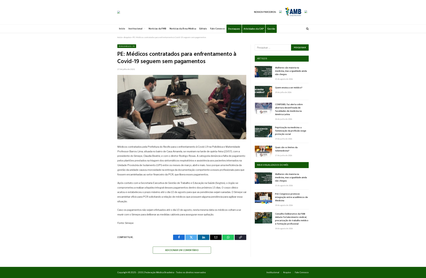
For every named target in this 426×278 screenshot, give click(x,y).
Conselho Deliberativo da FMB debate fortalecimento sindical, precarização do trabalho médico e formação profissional (291, 219)
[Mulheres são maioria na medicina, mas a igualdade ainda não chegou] (263, 71)
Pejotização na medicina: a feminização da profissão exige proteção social (290, 131)
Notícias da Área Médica (183, 28)
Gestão (271, 28)
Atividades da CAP (253, 28)
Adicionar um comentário (182, 250)
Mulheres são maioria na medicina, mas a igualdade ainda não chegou (291, 71)
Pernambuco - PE (127, 46)
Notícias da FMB (157, 28)
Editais (203, 28)
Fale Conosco (217, 28)
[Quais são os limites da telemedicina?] (263, 151)
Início (122, 28)
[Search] (307, 28)
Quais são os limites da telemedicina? (286, 149)
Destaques (234, 28)
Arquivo (127, 37)
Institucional (135, 28)
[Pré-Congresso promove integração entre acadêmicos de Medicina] (263, 198)
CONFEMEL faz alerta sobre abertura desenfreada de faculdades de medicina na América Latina (289, 109)
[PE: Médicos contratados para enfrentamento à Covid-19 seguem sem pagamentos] (181, 107)
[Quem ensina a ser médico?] (263, 91)
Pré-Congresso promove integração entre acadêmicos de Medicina (291, 197)
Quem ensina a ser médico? (288, 88)
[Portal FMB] (118, 12)
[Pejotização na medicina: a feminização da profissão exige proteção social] (263, 131)
